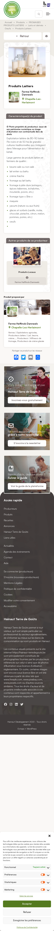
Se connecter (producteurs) (18, 571)
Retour (24, 36)
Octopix (20, 728)
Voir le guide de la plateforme (27, 486)
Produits (20, 22)
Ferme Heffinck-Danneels (31, 93)
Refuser (27, 912)
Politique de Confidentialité (27, 927)
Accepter (27, 903)
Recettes (8, 520)
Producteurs (10, 508)
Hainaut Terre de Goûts (16, 531)
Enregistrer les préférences (27, 920)
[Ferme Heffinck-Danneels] (27, 307)
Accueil (8, 22)
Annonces (9, 526)
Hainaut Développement (18, 721)
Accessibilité (10, 606)
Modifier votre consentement (19, 600)
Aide (6, 563)
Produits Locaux (27, 272)
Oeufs (8, 28)
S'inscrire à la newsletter (27, 443)
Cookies (8, 594)
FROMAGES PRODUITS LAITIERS (22, 24)
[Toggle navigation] (48, 14)
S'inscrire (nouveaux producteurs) (21, 577)
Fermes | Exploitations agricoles (22, 332)
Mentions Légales (13, 582)
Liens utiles (9, 537)
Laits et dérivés (35, 25)
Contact (8, 557)
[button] (49, 835)
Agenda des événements (17, 551)
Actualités (9, 545)
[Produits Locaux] (27, 256)
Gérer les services (26, 896)
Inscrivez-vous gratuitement (27, 400)
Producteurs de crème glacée (30, 341)
